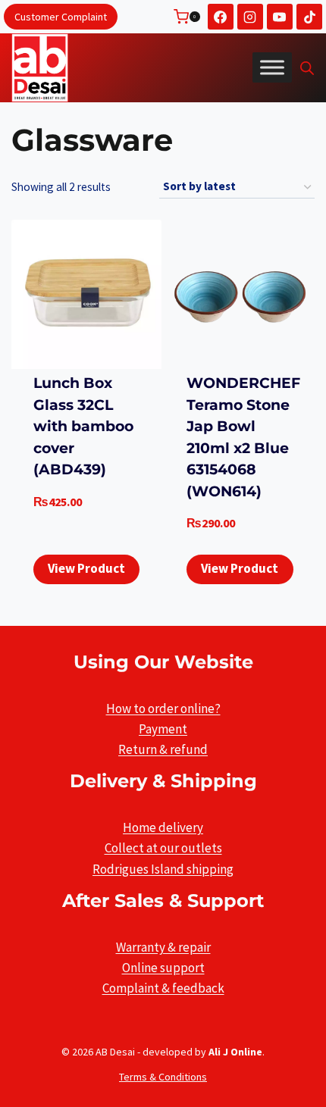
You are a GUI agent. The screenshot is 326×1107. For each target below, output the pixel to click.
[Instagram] (250, 17)
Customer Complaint (60, 16)
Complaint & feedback (163, 988)
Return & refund (163, 749)
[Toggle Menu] (272, 67)
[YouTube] (280, 17)
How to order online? (163, 708)
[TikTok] (309, 17)
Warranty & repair (163, 947)
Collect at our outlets (163, 848)
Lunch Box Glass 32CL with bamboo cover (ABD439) (83, 426)
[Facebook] (221, 17)
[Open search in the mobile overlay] (307, 68)
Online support (163, 967)
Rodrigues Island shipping (163, 869)
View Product (86, 568)
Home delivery (163, 827)
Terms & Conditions (163, 1077)
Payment (163, 729)
